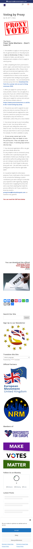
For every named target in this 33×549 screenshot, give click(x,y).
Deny (16, 535)
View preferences (16, 540)
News (14, 18)
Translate (17, 360)
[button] (30, 520)
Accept (16, 530)
